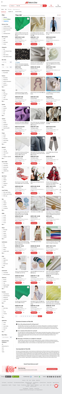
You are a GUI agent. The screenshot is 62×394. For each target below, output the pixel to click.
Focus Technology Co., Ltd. (31, 389)
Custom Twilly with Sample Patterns (52, 153)
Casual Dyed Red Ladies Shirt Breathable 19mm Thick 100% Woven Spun (37, 34)
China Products (10, 382)
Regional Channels (56, 382)
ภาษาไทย (54, 385)
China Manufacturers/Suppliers (19, 382)
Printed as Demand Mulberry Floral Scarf (52, 123)
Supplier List (10, 11)
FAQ (27, 380)
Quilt (3, 348)
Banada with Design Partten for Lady (37, 182)
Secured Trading (18, 11)
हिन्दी (50, 385)
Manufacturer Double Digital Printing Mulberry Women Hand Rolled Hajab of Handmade (22, 243)
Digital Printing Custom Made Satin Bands (38, 93)
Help (30, 380)
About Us (23, 380)
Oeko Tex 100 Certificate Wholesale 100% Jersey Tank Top (21, 272)
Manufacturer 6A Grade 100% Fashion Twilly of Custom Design (22, 182)
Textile (3, 351)
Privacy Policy (36, 388)
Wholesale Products (28, 382)
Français (18, 385)
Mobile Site (38, 380)
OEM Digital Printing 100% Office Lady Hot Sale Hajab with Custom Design (38, 303)
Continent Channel (43, 382)
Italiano (28, 385)
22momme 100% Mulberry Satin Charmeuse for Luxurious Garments (22, 123)
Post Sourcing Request (52, 369)
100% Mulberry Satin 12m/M (37, 211)
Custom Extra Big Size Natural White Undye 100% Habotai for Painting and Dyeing (53, 64)
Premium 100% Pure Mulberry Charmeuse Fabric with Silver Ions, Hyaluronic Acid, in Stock (53, 183)
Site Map (33, 380)
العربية (41, 385)
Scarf (3, 349)
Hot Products (4, 382)
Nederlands (37, 385)
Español (10, 385)
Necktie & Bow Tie (5, 346)
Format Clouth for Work (36, 241)
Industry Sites (49, 382)
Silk (2, 344)
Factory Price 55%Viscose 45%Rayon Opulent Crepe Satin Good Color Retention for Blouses (22, 153)
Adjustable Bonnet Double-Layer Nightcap (37, 272)
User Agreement (25, 388)
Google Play (16, 376)
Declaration (31, 388)
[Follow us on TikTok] (49, 376)
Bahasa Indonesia (33, 386)
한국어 (44, 385)
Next (39, 316)
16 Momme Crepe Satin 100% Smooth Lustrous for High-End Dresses (21, 34)
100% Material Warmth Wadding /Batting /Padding (53, 93)
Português (14, 385)
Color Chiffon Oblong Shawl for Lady (53, 33)
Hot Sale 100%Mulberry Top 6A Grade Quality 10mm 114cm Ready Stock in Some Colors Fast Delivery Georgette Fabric (53, 303)
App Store (8, 376)
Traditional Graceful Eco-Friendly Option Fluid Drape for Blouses (21, 93)
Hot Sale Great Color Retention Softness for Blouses (21, 302)
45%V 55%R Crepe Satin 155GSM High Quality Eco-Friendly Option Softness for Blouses (38, 123)
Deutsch (32, 385)
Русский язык (23, 385)
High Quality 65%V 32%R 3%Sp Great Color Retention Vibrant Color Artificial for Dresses (38, 153)
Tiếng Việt (27, 386)
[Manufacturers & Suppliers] (31, 2)
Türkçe (58, 385)
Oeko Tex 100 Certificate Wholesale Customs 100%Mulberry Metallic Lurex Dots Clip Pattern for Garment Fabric (22, 64)
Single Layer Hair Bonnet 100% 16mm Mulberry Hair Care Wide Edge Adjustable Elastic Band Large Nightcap (22, 213)
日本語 (48, 385)
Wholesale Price (35, 382)
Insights (34, 383)
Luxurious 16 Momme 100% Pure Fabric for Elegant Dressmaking (53, 242)
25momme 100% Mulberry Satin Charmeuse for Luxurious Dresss (37, 63)
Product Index (29, 383)
